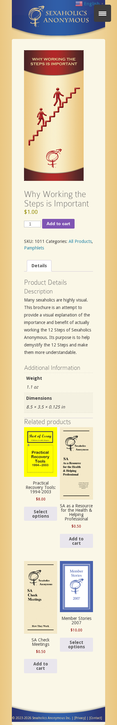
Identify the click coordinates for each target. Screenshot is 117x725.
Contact (95, 718)
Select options (40, 514)
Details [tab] (39, 265)
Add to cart (58, 223)
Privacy (80, 718)
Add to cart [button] (76, 541)
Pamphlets (34, 247)
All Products (80, 241)
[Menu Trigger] (102, 13)
